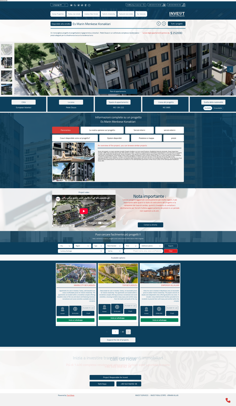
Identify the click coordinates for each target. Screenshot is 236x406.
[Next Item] (230, 69)
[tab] (65, 130)
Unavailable (218, 108)
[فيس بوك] (85, 5)
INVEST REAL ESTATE (158, 395)
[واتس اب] (75, 5)
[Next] (128, 331)
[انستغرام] (89, 5)
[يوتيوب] (71, 5)
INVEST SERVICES (141, 395)
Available (208, 108)
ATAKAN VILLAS (172, 395)
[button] (74, 14)
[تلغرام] (78, 5)
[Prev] (106, 331)
